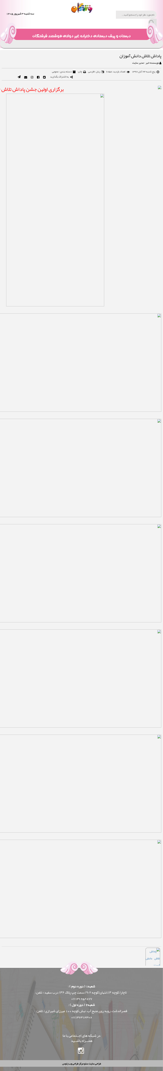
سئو (86, 1063)
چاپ (80, 71)
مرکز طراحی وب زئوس (73, 1063)
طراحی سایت (94, 1063)
